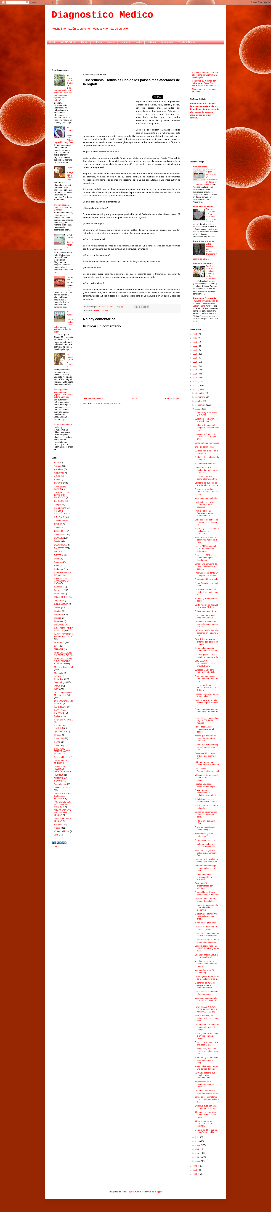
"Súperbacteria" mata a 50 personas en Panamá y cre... (206, 632)
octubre (199, 401)
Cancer (84, 42)
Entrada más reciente (93, 398)
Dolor (56, 559)
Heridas (138, 42)
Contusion (58, 527)
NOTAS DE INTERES (59, 677)
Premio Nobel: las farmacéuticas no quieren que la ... (204, 513)
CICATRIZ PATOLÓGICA (60, 512)
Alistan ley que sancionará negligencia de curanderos (207, 531)
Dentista (58, 541)
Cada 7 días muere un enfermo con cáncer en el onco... (206, 641)
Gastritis (58, 600)
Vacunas (58, 824)
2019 (195, 358)
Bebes (57, 480)
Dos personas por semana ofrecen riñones (206, 992)
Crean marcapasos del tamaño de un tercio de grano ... (206, 678)
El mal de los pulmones (205, 923)
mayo (198, 1145)
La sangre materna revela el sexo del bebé (206, 956)
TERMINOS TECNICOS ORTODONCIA (61, 769)
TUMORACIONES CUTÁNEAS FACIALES (62, 796)
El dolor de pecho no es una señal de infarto (205, 845)
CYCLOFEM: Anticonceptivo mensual (207, 769)
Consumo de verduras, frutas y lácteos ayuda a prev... (207, 491)
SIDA (56, 745)
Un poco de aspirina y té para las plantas (206, 927)
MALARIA (58, 649)
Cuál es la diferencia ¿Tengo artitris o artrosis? (204, 877)
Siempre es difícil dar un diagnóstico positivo (206, 1131)
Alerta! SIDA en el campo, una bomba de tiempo (206, 1067)
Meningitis (58, 673)
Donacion (58, 562)
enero (198, 1161)
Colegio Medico (61, 521)
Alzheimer (58, 469)
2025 (195, 334)
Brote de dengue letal (204, 447)
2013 (195, 381)
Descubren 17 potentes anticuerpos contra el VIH (205, 755)
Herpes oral (70, 278)
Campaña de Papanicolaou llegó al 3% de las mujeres (207, 720)
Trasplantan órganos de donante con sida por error (205, 436)
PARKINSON (60, 707)
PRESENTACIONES (63, 720)
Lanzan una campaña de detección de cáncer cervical (206, 566)
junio (197, 1141)
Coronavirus (59, 534)
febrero (198, 1157)
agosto (198, 409)
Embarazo (125, 42)
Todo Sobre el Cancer (203, 241)
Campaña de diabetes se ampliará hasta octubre (206, 484)
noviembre (200, 397)
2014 (195, 378)
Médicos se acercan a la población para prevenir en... (206, 702)
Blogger (158, 1192)
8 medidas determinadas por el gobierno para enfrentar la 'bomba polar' (205, 75)
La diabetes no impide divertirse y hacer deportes (205, 504)
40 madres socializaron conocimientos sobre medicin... (205, 1114)
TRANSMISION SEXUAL (61, 779)
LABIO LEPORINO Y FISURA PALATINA (63, 635)
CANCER (58, 483)
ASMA (57, 476)
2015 (195, 374)
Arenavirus (59, 473)
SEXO (57, 742)
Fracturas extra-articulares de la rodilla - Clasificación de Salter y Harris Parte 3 (205, 303)
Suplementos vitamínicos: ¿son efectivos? (206, 420)
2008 (195, 1174)
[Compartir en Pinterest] (147, 306)
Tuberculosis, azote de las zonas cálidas (207, 695)
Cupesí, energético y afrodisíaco (70, 173)
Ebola (56, 565)
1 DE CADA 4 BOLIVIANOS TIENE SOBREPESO (205, 663)
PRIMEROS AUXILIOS (59, 727)
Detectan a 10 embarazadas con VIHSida (204, 885)
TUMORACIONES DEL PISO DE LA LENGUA (62, 812)
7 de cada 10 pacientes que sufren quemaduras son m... (206, 624)
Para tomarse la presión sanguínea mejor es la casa (206, 539)
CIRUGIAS (59, 517)
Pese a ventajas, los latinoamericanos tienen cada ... (206, 1018)
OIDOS (57, 686)
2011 (195, 389)
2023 (195, 342)
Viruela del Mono (186, 42)
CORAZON (59, 531)
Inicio (134, 398)
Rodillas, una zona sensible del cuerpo (205, 785)
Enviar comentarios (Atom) (108, 403)
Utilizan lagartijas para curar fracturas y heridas (63, 207)
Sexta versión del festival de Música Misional (206, 606)
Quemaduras (166, 42)
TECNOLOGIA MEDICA (60, 761)
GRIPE (57, 607)
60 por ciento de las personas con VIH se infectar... (205, 1123)
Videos (57, 828)
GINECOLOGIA (61, 604)
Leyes (57, 646)
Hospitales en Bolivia (203, 206)
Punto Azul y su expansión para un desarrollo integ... (207, 1060)
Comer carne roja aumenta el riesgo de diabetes (207, 940)
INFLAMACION (61, 625)
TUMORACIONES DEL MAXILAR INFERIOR (62, 804)
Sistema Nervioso (62, 757)
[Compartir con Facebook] (144, 306)
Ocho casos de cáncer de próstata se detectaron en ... (206, 522)
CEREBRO (59, 501)
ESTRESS (59, 587)
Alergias (57, 466)
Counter (55, 846)
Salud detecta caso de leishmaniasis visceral (206, 800)
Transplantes (60, 784)
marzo (198, 1153)
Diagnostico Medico (102, 15)
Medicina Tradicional (63, 667)
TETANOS (59, 775)
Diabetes (97, 42)
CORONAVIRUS (68, 42)
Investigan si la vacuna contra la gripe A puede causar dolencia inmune (63, 393)
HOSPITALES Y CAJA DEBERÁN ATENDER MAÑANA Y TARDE (206, 1009)
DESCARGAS (60, 545)
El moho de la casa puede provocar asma (206, 1043)
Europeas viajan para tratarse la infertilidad (205, 671)
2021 (195, 350)
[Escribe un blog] (138, 306)
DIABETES (59, 548)
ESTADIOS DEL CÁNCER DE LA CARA (61, 580)
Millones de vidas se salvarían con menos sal (207, 763)
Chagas (57, 504)
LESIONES (59, 642)
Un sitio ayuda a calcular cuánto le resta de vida (206, 655)
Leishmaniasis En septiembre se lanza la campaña (206, 470)
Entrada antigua (172, 398)
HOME (52, 42)
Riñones (57, 735)
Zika (56, 835)
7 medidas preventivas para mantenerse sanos (206, 1091)
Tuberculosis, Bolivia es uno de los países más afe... (206, 1051)
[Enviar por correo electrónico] (135, 306)
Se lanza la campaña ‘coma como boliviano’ (206, 649)
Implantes (58, 621)
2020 (195, 354)
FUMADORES (60, 597)
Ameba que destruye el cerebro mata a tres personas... (205, 738)
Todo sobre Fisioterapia (204, 298)
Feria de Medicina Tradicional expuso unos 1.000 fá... (207, 687)
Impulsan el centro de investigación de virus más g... (206, 963)
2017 (195, 366)
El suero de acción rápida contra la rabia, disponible (206, 907)
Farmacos (58, 590)
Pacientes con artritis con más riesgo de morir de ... (206, 711)
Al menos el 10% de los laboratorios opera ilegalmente (205, 557)
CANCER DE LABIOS (60, 488)
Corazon (110, 42)
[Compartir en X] (141, 306)
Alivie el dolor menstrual (205, 463)
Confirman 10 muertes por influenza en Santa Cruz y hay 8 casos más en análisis (205, 83)
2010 (195, 1166)
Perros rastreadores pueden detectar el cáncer (204, 729)
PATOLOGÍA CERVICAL (60, 711)
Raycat (131, 1192)
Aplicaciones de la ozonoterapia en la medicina (204, 1084)
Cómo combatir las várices (207, 443)
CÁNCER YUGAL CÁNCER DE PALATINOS (62, 495)
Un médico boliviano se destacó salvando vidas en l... (206, 592)
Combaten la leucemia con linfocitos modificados (207, 934)
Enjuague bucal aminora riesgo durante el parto (206, 1107)
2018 (195, 362)
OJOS (57, 689)
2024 (195, 338)
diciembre (200, 393)
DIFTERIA (59, 555)
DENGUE (58, 538)
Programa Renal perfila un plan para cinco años (206, 574)
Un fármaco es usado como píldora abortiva (206, 477)
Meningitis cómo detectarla (207, 498)
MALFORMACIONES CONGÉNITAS (63, 654)
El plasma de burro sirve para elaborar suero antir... (206, 916)
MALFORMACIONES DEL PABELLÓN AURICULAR (63, 661)
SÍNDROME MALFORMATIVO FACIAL (62, 751)
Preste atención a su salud (207, 579)
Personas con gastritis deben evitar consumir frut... (206, 852)
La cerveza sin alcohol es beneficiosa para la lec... (207, 860)
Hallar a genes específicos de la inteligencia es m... (207, 977)
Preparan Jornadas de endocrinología (205, 828)
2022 (195, 346)
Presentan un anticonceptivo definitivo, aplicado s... (206, 792)
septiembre (200, 405)
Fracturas (58, 593)
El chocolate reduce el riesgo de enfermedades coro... (207, 427)
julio (197, 1137)
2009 (195, 1170)
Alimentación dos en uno (206, 840)
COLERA (58, 524)
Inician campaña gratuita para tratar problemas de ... (207, 1000)
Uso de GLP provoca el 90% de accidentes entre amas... (205, 548)
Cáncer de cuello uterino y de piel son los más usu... (206, 747)
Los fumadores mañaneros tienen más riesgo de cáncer (207, 1027)
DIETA (57, 552)
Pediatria (151, 42)
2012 (195, 385)
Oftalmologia (60, 682)
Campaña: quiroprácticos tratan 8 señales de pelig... (206, 814)
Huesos (57, 618)
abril (197, 1149)
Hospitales (59, 614)
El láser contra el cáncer (206, 611)
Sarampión (59, 738)
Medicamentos (200, 167)
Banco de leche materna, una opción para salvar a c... (207, 1099)
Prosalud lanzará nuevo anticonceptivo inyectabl (207, 893)
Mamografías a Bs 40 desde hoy (204, 971)
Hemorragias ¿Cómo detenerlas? (204, 835)
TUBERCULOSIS (100, 311)
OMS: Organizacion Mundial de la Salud (63, 694)
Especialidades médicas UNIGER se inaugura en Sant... (207, 948)
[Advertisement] (135, 56)
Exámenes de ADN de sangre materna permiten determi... (205, 985)
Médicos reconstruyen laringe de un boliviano (206, 899)
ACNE (57, 462)
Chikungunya (60, 508)
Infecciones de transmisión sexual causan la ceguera (207, 777)
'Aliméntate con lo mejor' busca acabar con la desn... (206, 868)
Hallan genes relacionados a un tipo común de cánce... (206, 1036)
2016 (195, 370)
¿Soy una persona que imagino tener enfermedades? (205, 1075)
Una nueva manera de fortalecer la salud (205, 616)
